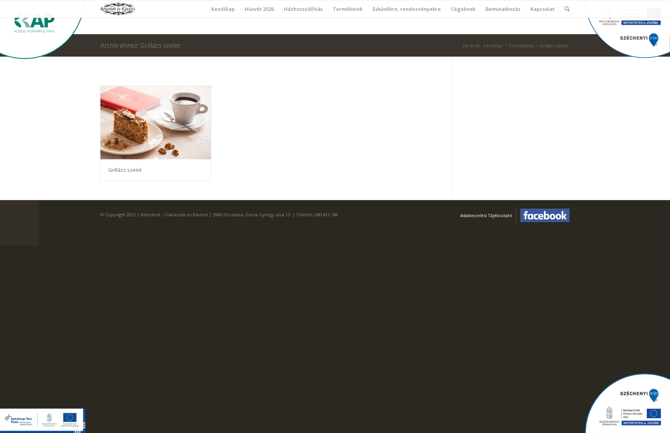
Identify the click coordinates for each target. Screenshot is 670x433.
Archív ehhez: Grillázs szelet (140, 45)
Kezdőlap (493, 45)
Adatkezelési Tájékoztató (486, 215)
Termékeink (521, 45)
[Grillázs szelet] (155, 123)
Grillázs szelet (125, 169)
